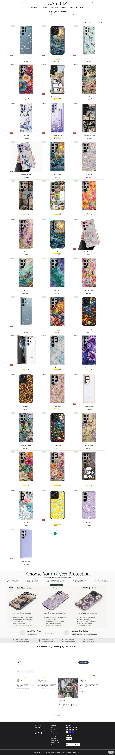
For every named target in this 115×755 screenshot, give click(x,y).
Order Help (63, 7)
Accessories (44, 7)
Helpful (18, 691)
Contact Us (68, 752)
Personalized (54, 7)
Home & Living (79, 7)
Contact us (53, 729)
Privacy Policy (54, 733)
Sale (71, 7)
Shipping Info (53, 736)
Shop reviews (30, 671)
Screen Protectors (61, 752)
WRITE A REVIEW (83, 662)
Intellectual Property (55, 742)
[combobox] (17, 3)
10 (51, 533)
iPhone (42, 752)
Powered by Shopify (77, 752)
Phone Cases (34, 7)
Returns (52, 734)
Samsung (48, 752)
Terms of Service (54, 740)
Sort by (89, 674)
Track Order (53, 738)
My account (53, 744)
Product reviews (20, 671)
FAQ (51, 731)
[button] (26, 59)
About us (52, 727)
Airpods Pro (53, 752)
